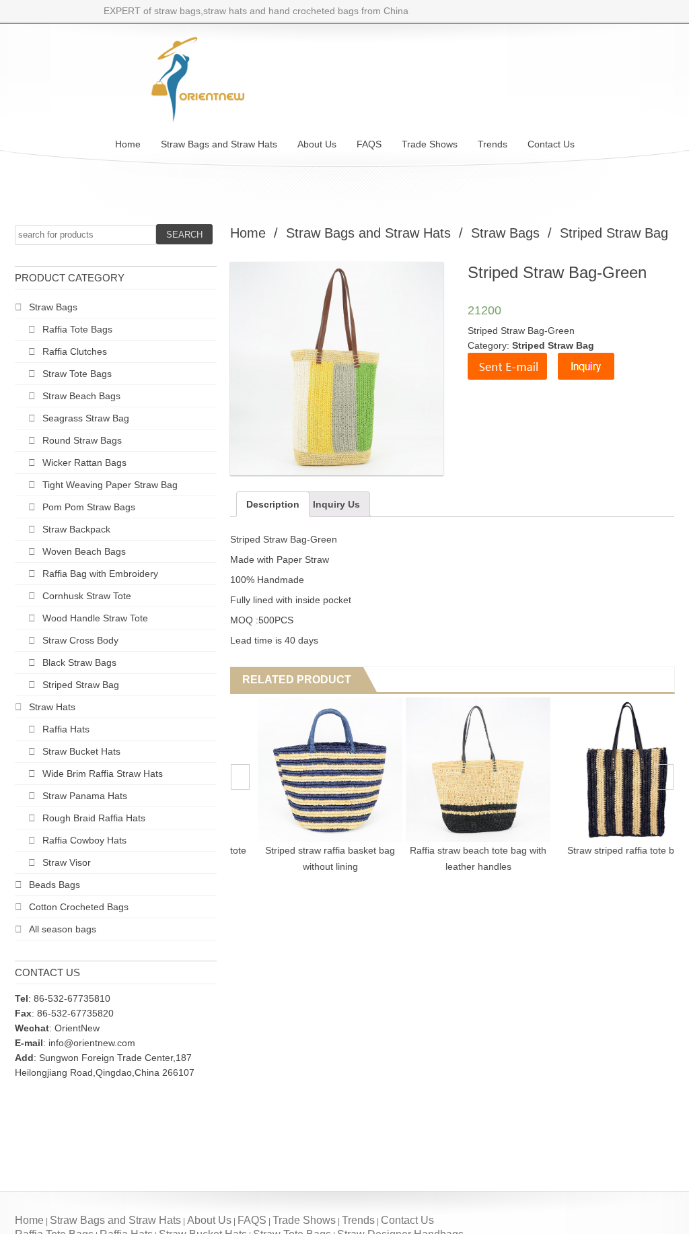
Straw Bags (53, 307)
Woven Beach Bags (84, 551)
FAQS (369, 144)
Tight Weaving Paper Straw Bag (110, 484)
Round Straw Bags (82, 440)
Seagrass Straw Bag (85, 418)
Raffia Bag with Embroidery (100, 573)
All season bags (62, 929)
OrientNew (77, 1028)
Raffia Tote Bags (77, 329)
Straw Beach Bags (81, 395)
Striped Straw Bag (80, 684)
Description (272, 504)
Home (128, 144)
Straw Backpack (76, 529)
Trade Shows (430, 144)
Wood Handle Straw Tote (95, 618)
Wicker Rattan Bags (84, 462)
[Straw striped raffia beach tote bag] (299, 769)
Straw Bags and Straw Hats (219, 144)
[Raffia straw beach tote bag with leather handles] (595, 769)
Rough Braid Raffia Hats (93, 818)
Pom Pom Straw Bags (88, 507)
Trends (492, 144)
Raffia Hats (65, 729)
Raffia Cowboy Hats (84, 840)
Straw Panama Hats (84, 795)
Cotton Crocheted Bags (79, 906)
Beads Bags (54, 884)
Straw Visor (66, 862)
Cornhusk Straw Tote (86, 595)
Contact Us (551, 144)
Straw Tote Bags (77, 373)
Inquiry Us (336, 504)
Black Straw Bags (79, 662)
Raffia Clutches (74, 351)
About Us (316, 144)
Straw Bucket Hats (81, 751)
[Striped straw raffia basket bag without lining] (447, 769)
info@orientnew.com (91, 1042)
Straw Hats (52, 706)
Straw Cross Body (80, 640)
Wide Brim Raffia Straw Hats (102, 773)
